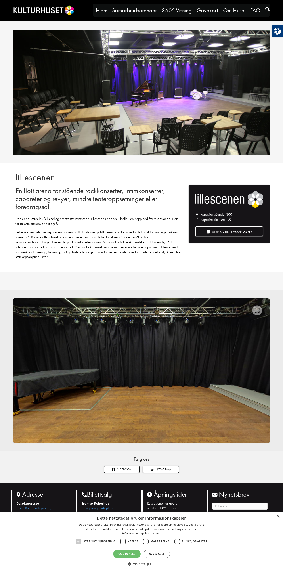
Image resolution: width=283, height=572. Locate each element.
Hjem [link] (101, 10)
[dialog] (141, 542)
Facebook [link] (123, 469)
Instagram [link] (162, 469)
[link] (277, 31)
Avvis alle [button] (157, 554)
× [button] (278, 516)
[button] (161, 469)
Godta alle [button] (127, 554)
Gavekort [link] (207, 10)
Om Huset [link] (234, 10)
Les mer (155, 533)
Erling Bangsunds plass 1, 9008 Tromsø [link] (34, 510)
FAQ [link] (255, 10)
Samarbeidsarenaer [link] (134, 10)
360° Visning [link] (177, 10)
